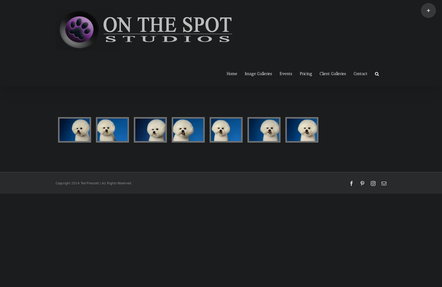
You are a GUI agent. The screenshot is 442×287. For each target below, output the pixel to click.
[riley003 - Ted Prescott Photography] (150, 130)
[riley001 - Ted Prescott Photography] (75, 130)
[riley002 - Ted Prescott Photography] (112, 130)
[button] (377, 73)
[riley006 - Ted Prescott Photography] (264, 130)
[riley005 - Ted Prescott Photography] (226, 130)
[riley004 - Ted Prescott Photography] (188, 130)
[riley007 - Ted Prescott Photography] (302, 130)
